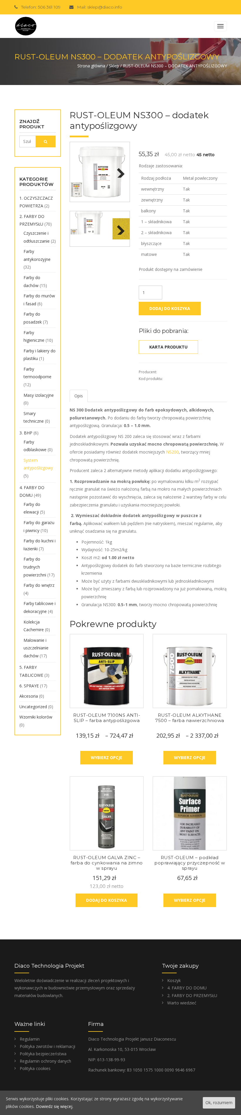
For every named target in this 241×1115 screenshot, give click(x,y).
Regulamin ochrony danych (45, 1061)
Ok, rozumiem (218, 1102)
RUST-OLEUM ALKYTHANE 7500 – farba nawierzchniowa (189, 717)
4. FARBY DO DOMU (187, 988)
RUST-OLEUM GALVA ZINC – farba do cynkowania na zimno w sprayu (107, 863)
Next (119, 170)
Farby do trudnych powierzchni (35, 566)
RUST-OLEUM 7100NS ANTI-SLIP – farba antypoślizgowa (106, 717)
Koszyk (174, 980)
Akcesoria (28, 696)
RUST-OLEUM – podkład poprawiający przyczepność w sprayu (189, 863)
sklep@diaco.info (104, 7)
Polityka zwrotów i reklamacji (47, 1046)
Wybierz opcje (106, 757)
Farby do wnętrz (39, 585)
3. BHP (25, 433)
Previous (80, 170)
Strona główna (91, 66)
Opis (78, 396)
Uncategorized (33, 706)
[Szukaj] (46, 141)
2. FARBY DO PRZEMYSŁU (192, 995)
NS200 (172, 452)
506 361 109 (49, 7)
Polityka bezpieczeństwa (43, 1053)
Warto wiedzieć (181, 1003)
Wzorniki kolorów (35, 717)
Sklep (114, 66)
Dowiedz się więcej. (54, 1106)
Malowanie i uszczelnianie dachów (36, 648)
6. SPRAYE (29, 686)
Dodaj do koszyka (169, 308)
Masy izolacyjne (39, 395)
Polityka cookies (35, 1068)
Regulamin (30, 1039)
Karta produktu (168, 347)
